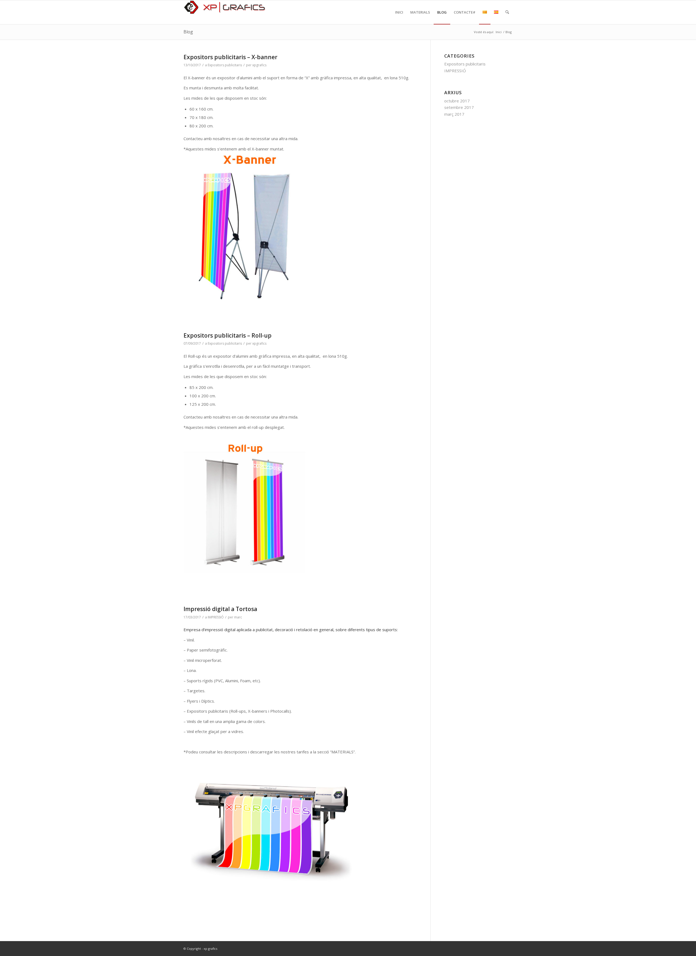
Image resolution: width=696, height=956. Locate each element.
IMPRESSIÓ (216, 617)
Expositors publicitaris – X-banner (230, 57)
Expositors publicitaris (225, 65)
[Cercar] (507, 12)
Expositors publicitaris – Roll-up (228, 335)
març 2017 (454, 114)
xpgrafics (259, 65)
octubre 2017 (457, 100)
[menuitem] (399, 12)
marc (238, 617)
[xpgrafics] (224, 12)
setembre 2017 (459, 107)
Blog (188, 32)
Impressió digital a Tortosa (220, 609)
